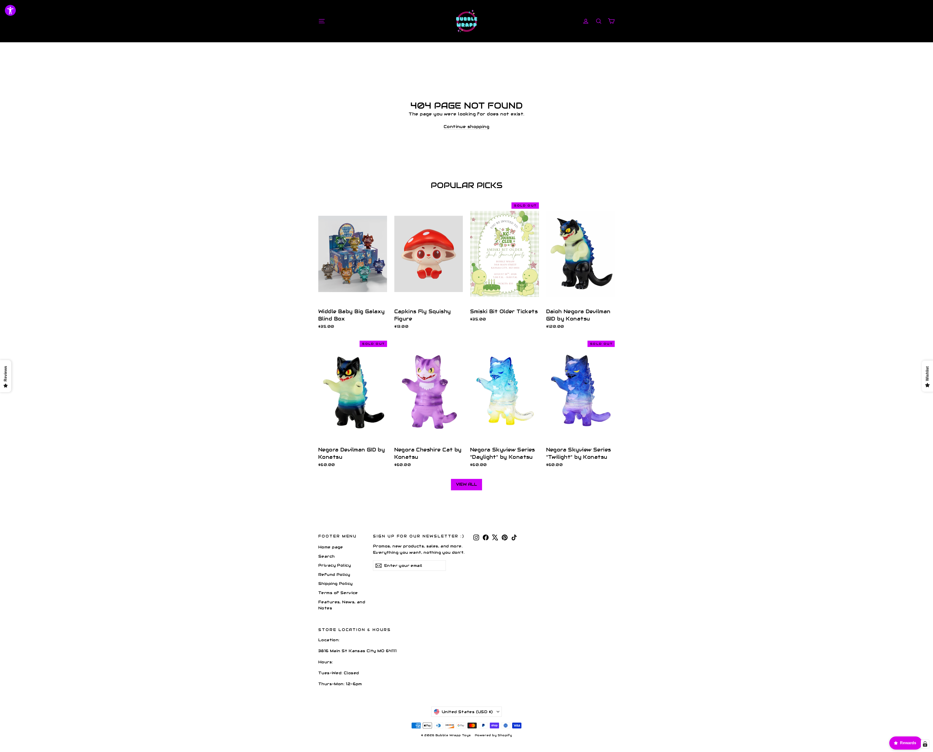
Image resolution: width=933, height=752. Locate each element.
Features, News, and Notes (341, 605)
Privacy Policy (334, 565)
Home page (330, 547)
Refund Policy (334, 574)
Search (326, 556)
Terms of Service (338, 592)
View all (466, 484)
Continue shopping (466, 126)
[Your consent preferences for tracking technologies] (925, 744)
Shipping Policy (335, 583)
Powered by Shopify (493, 735)
